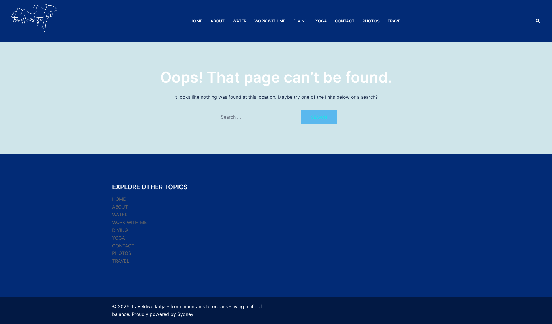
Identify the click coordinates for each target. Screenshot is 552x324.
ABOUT (217, 20)
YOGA (321, 20)
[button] (538, 20)
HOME (196, 20)
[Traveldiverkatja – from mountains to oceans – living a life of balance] (34, 20)
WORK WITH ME (269, 20)
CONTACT (344, 20)
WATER (239, 20)
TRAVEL (395, 20)
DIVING (300, 20)
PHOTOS (371, 20)
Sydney (185, 314)
